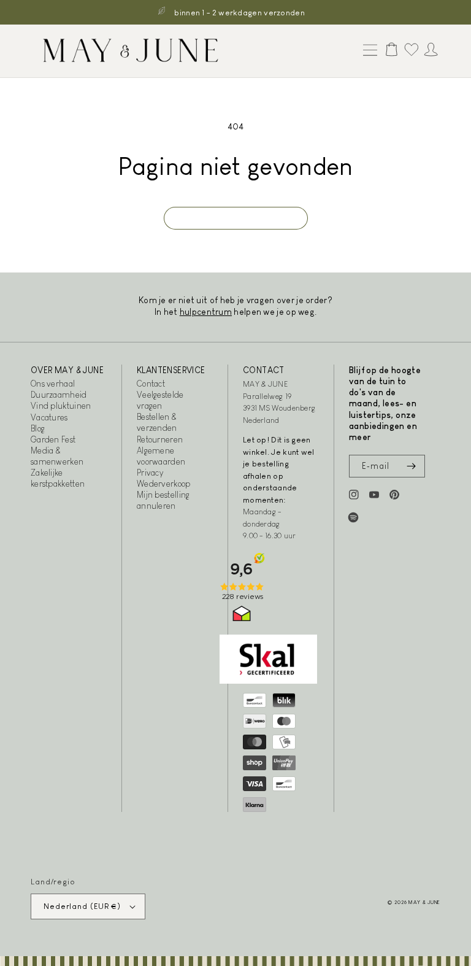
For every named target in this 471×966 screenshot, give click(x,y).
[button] (367, 51)
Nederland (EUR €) (82, 906)
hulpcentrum (206, 312)
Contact (151, 383)
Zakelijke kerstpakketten (58, 478)
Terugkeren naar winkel (235, 218)
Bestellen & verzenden (157, 422)
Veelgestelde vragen (160, 400)
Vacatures (49, 417)
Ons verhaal (53, 383)
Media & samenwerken (57, 456)
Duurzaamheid (59, 395)
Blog (38, 428)
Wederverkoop (164, 484)
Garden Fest (53, 439)
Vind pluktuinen (61, 406)
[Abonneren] (410, 466)
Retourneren (160, 439)
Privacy (150, 472)
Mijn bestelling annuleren (163, 500)
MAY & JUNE (424, 902)
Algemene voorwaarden (161, 456)
